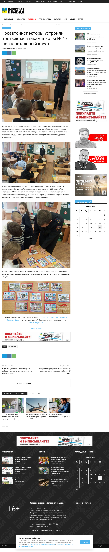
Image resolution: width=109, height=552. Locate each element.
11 (82, 223)
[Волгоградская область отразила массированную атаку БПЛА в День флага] (80, 61)
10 (77, 223)
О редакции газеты (71, 1)
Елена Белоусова (9, 48)
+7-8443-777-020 (53, 524)
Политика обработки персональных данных (45, 531)
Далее (80, 19)
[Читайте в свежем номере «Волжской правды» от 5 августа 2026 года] (7, 480)
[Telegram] (101, 1)
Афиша (55, 1)
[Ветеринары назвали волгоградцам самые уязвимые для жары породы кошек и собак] (44, 470)
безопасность (13, 346)
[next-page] (7, 425)
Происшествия (45, 19)
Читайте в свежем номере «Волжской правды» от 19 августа (23, 459)
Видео (50, 1)
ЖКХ (65, 19)
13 (91, 223)
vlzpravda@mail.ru (36, 323)
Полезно (61, 1)
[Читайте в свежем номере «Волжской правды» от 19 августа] (7, 460)
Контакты (80, 1)
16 (104, 223)
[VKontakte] (105, 1)
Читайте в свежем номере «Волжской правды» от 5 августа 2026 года (23, 480)
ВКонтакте (64, 317)
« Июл (90, 238)
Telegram (10, 320)
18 (82, 227)
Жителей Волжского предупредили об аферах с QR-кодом (59, 417)
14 (95, 223)
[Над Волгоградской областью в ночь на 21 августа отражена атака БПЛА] (36, 405)
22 (100, 227)
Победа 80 (32, 19)
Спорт (72, 19)
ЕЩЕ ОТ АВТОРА (34, 394)
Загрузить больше (90, 93)
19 (86, 227)
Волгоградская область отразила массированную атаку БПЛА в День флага (95, 60)
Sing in (100, 546)
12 (86, 223)
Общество (21, 19)
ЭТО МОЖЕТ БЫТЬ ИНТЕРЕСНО (15, 394)
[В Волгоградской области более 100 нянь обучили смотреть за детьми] (44, 460)
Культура (57, 19)
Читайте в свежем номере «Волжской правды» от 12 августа (23, 469)
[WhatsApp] (14, 53)
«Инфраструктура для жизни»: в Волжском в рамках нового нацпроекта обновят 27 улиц (54, 371)
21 (95, 227)
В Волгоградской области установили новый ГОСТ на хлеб (59, 481)
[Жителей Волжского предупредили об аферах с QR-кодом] (59, 405)
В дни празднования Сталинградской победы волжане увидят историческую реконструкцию (17, 371)
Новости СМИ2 (36, 328)
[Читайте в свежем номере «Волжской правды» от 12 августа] (7, 470)
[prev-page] (3, 425)
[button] (104, 19)
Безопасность (14, 25)
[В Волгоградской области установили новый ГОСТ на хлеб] (44, 482)
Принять (85, 542)
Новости (43, 317)
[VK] (9, 53)
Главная (5, 25)
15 (100, 223)
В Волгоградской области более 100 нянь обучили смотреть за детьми (59, 459)
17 (77, 227)
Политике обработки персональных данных (41, 544)
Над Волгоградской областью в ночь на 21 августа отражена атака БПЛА (36, 417)
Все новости (38, 1)
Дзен (17, 320)
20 (91, 227)
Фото (44, 1)
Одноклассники (53, 317)
